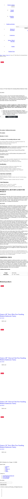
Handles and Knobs (10, 24)
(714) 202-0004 (6, 478)
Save (3, 62)
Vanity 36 (8, 55)
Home (1, 55)
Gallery (6, 471)
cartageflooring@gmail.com (8, 475)
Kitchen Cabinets (11, 5)
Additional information (10, 130)
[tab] (2, 130)
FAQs (6, 470)
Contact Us (7, 469)
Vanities (13, 46)
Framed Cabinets (12, 11)
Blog (6, 467)
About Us (7, 466)
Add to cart (11, 117)
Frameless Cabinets (12, 17)
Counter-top (12, 35)
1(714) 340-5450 (6, 476)
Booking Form (12, 51)
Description (2, 130)
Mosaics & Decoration (12, 30)
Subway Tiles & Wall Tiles (11, 41)
